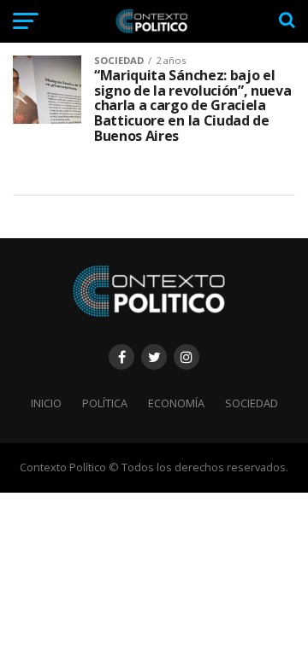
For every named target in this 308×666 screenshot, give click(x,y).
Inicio (46, 403)
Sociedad (251, 403)
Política (104, 403)
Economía (176, 403)
